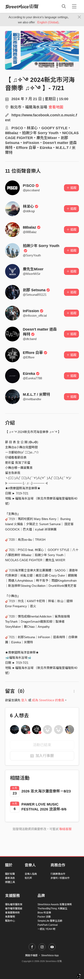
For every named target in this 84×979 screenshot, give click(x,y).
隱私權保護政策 (13, 904)
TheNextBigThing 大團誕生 (52, 908)
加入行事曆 (44, 756)
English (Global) (48, 22)
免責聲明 (10, 916)
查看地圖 (56, 107)
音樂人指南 (31, 873)
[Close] (79, 17)
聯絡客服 (65, 829)
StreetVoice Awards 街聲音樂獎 (55, 904)
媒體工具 (10, 882)
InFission (31, 311)
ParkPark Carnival (48, 924)
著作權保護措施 (13, 908)
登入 (24, 700)
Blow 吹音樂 (44, 912)
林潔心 (28, 206)
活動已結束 (42, 745)
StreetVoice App (50, 955)
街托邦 (28, 878)
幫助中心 (10, 920)
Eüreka (29, 374)
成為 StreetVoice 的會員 (48, 700)
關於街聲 (10, 873)
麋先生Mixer (33, 269)
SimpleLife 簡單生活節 (50, 920)
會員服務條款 (12, 912)
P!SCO (28, 186)
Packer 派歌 (44, 916)
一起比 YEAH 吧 (46, 929)
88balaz (29, 227)
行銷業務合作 (58, 873)
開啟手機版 (31, 955)
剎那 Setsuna (34, 290)
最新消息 (10, 878)
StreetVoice (22, 6)
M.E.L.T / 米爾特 (36, 394)
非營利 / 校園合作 (60, 878)
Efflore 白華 (33, 353)
